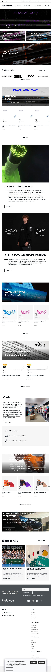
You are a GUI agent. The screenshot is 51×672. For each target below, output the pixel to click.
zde (19, 665)
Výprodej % (33, 659)
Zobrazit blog (41, 540)
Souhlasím (41, 662)
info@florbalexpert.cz (9, 615)
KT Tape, (18, 416)
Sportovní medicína (35, 657)
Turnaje (38, 1)
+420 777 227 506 (8, 612)
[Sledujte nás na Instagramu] (32, 601)
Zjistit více (8, 422)
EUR (48, 1)
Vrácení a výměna (34, 631)
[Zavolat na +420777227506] (7, 1)
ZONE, (20, 414)
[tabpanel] (7, 76)
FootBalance (6, 418)
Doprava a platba (34, 629)
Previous (2, 76)
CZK (46, 1)
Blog (22, 1)
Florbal (32, 655)
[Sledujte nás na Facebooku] (28, 601)
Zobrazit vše (42, 70)
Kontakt (32, 614)
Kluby (30, 1)
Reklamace (33, 627)
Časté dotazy (33, 625)
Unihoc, (17, 414)
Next (49, 76)
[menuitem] (27, 6)
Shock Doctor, (12, 416)
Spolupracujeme (34, 616)
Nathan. (13, 418)
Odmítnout (33, 662)
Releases (34, 1)
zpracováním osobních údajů (39, 595)
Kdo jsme (33, 612)
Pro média (33, 619)
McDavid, (5, 416)
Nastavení (9, 669)
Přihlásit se (26, 592)
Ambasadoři (26, 1)
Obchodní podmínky (35, 633)
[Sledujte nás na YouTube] (40, 601)
